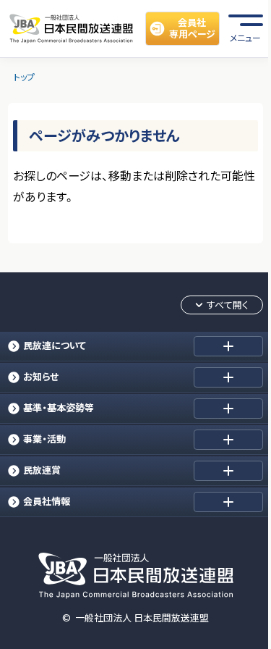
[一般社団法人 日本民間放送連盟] (71, 29)
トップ (24, 77)
